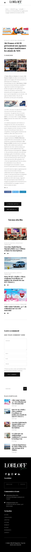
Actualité (21, 9)
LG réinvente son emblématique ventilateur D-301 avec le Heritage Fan (19, 436)
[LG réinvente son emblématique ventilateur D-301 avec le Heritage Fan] (7, 435)
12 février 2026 (7, 274)
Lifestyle (18, 272)
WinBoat (6, 525)
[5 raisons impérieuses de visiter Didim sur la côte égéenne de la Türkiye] (7, 446)
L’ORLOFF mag (13, 9)
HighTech (12, 243)
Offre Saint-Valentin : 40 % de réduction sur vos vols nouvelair (15, 308)
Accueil (6, 514)
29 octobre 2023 (21, 40)
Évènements (7, 530)
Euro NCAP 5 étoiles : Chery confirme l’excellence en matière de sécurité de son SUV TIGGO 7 (14, 279)
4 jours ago (14, 405)
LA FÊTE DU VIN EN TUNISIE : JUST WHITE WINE (14, 505)
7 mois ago (14, 452)
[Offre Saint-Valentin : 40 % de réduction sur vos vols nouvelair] (15, 295)
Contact (6, 532)
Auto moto (13, 272)
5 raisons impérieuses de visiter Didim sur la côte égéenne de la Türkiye (19, 447)
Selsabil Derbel (9, 55)
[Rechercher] (25, 388)
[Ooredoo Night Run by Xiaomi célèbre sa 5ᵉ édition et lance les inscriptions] (15, 233)
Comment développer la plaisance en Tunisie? (15, 498)
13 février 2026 (7, 244)
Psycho (6, 527)
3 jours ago (14, 429)
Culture (6, 522)
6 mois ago (14, 441)
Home (6, 9)
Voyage (17, 304)
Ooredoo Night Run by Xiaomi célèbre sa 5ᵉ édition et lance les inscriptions (14, 249)
